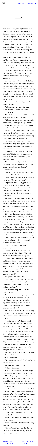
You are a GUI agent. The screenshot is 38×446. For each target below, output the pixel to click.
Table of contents (32, 3)
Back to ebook (21, 3)
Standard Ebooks (3, 3)
